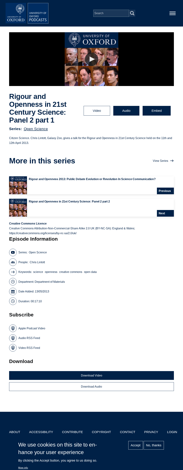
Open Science (36, 129)
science (38, 271)
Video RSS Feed (29, 347)
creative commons (70, 271)
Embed (157, 111)
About (14, 432)
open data (90, 271)
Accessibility (41, 432)
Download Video (91, 375)
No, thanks (153, 445)
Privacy (151, 432)
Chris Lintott (37, 262)
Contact (127, 432)
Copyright (101, 432)
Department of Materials (50, 281)
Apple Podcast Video (31, 328)
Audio (126, 111)
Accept (135, 445)
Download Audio (91, 386)
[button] (91, 59)
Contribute (72, 432)
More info (23, 467)
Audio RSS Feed (29, 338)
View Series (160, 160)
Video (97, 111)
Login (172, 432)
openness (51, 271)
